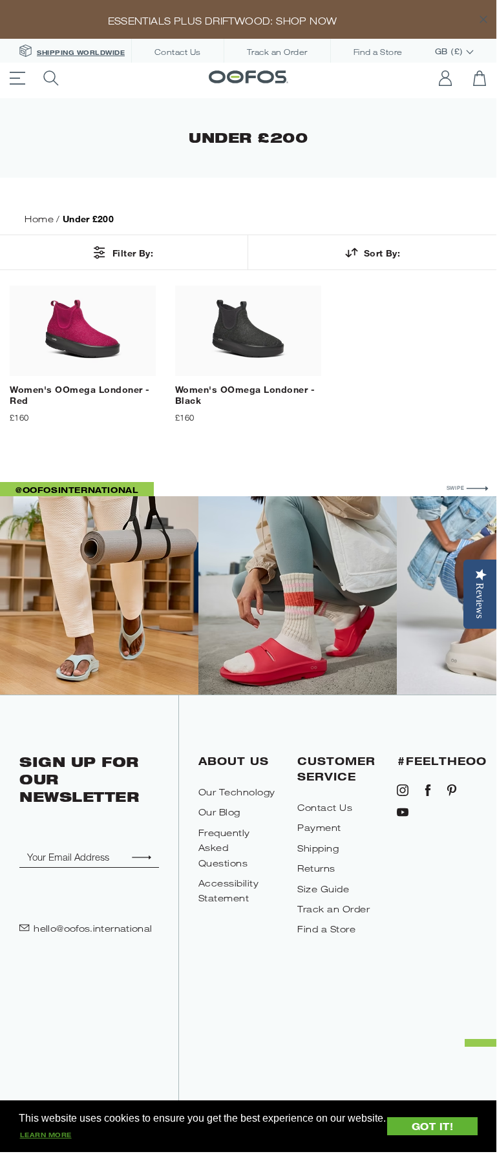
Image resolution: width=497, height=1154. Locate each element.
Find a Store (378, 52)
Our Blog (219, 811)
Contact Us (177, 52)
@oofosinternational (77, 490)
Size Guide (323, 888)
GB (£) (451, 52)
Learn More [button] (46, 1134)
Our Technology (236, 791)
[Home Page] (248, 78)
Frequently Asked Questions (224, 847)
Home (39, 218)
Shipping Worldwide (81, 52)
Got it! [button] (433, 1126)
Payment (319, 827)
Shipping (318, 848)
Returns (316, 868)
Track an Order (277, 52)
